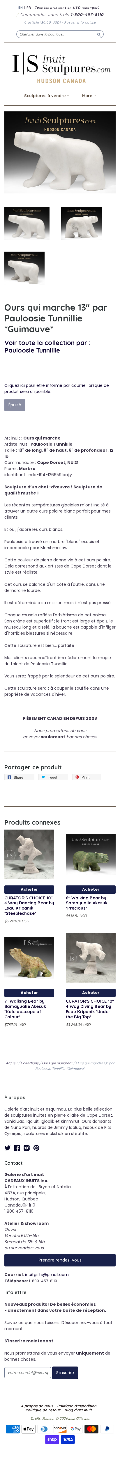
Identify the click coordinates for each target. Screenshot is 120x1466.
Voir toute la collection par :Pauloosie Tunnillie (47, 346)
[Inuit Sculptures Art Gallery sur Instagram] (27, 1148)
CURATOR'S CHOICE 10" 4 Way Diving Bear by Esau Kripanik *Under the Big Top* (90, 1008)
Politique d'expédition (76, 1406)
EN (20, 8)
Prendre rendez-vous (60, 1260)
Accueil (11, 1063)
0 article (42, 22)
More (87, 95)
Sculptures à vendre (45, 95)
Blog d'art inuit (78, 1410)
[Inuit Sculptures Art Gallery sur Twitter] (7, 1148)
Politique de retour (42, 1410)
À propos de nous (37, 1406)
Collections (29, 1063)
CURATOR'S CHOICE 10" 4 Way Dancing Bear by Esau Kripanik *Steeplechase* (29, 905)
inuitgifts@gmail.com (47, 1275)
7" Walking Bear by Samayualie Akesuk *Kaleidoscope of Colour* (25, 1008)
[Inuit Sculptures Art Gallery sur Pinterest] (36, 1148)
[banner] (60, 67)
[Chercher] (99, 34)
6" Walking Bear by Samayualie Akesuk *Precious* (86, 903)
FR (29, 8)
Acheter (29, 889)
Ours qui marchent (57, 1063)
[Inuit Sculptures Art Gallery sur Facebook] (17, 1148)
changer (90, 8)
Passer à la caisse (80, 22)
